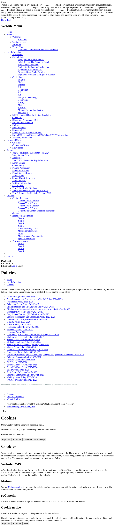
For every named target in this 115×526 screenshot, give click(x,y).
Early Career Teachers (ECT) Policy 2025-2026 (28, 314)
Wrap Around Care (20, 155)
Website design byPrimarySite (21, 406)
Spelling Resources (26, 238)
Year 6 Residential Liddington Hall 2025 (30, 190)
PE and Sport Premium (22, 122)
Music (20, 105)
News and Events (14, 140)
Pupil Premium (19, 127)
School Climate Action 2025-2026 (22, 364)
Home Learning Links (28, 228)
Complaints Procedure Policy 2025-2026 (25, 312)
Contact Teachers (20, 198)
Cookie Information (15, 396)
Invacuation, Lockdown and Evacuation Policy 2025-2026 (33, 334)
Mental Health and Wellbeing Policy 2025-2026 (28, 344)
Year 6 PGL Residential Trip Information (30, 160)
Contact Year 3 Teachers (28, 200)
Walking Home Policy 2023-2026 (22, 377)
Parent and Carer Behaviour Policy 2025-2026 (27, 349)
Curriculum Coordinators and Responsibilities (38, 49)
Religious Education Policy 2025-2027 (24, 357)
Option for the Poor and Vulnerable (33, 67)
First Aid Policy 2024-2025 (19, 324)
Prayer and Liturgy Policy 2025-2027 (23, 352)
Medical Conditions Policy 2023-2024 (24, 342)
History (21, 102)
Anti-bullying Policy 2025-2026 (21, 296)
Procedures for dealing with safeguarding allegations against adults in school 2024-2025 (45, 354)
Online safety (18, 165)
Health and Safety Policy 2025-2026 (23, 327)
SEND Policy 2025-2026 (18, 370)
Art (19, 95)
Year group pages (20, 241)
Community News (20, 145)
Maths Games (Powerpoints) (30, 236)
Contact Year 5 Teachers (28, 205)
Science (21, 85)
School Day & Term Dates (24, 178)
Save (26, 523)
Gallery (15, 213)
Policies (15, 125)
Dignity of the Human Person (31, 59)
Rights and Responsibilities (30, 69)
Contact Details (19, 42)
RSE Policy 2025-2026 (17, 362)
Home (9, 32)
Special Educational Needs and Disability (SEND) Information (40, 135)
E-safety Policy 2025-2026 (18, 322)
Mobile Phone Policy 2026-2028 (21, 347)
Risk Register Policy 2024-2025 (21, 359)
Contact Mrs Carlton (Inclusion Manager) (36, 211)
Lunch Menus (18, 163)
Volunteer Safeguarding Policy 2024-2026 (25, 375)
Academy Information (22, 137)
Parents (10, 150)
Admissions (17, 54)
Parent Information (20, 170)
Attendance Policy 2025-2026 (20, 302)
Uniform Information (21, 183)
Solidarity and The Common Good (33, 62)
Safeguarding (18, 130)
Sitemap (10, 394)
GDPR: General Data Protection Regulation (31, 115)
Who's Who (17, 47)
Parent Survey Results (22, 173)
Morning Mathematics (27, 231)
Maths (20, 82)
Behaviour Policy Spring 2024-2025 (23, 304)
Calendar (16, 143)
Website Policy (13, 399)
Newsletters (17, 148)
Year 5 (21, 223)
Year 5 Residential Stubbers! (24, 188)
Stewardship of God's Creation (31, 72)
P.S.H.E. (22, 107)
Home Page (6, 20)
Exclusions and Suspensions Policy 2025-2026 (27, 319)
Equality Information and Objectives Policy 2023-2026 (31, 317)
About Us (11, 34)
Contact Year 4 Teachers (28, 203)
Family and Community (28, 64)
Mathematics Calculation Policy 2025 (23, 339)
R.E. (20, 87)
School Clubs (18, 175)
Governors (17, 117)
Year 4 (21, 221)
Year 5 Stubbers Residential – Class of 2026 (31, 193)
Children (10, 195)
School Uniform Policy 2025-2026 (22, 367)
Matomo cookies (15, 487)
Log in (10, 256)
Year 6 (21, 226)
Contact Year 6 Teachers (28, 208)
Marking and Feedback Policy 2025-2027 (25, 337)
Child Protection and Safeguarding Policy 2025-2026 (30, 307)
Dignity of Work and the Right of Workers (36, 74)
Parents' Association (21, 168)
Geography (23, 100)
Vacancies (16, 44)
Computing (23, 90)
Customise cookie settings (34, 439)
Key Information (14, 52)
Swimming (23, 112)
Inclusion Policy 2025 (16, 332)
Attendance (17, 158)
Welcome (16, 37)
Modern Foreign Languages (30, 110)
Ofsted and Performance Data (25, 120)
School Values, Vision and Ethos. (27, 132)
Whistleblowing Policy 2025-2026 (22, 380)
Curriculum (17, 77)
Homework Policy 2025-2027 (20, 329)
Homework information (22, 216)
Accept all (17, 439)
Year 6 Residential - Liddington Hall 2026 (31, 153)
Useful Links (18, 185)
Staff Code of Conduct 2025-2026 (22, 372)
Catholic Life (18, 57)
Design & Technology (28, 97)
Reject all (6, 439)
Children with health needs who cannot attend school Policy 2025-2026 (38, 309)
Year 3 (21, 218)
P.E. (19, 92)
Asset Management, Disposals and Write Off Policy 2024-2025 (35, 299)
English (21, 80)
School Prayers (19, 180)
